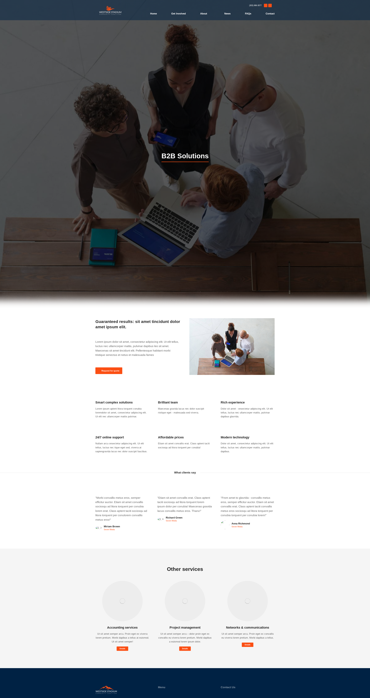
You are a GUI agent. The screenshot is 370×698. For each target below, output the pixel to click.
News (227, 13)
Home (153, 13)
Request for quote (110, 371)
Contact (270, 13)
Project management (185, 627)
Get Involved (178, 13)
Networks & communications (247, 627)
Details (122, 649)
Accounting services (122, 627)
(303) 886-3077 (255, 5)
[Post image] (122, 601)
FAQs (248, 13)
